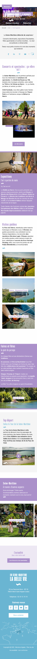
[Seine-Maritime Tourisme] (10, 15)
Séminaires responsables (29, 2)
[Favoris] (30, 16)
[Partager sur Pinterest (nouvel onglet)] (19, 54)
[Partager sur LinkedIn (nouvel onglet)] (14, 54)
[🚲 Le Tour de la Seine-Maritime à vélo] (18, 456)
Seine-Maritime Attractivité (6, 2)
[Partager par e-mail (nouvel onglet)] (25, 54)
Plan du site (30, 647)
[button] (34, 16)
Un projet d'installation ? (18, 2)
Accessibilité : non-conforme (18, 650)
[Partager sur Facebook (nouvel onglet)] (8, 54)
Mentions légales (20, 647)
